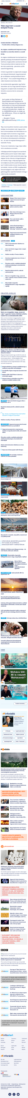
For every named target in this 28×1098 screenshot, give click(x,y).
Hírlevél (23, 1047)
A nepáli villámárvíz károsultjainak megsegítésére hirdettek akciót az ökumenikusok (11, 642)
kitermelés (14, 190)
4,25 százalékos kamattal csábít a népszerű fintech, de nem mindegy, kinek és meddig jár (13, 612)
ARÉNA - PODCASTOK (6, 1)
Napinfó (2, 1049)
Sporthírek (16, 1063)
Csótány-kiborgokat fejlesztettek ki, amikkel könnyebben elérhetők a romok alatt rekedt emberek (14, 604)
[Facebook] (14, 1094)
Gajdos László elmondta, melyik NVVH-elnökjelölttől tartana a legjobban (13, 837)
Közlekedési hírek (4, 1061)
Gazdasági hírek (4, 1065)
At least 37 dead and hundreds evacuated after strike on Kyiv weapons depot (14, 979)
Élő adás (8, 731)
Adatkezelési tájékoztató (14, 1085)
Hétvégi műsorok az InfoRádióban (17, 618)
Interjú (23, 1040)
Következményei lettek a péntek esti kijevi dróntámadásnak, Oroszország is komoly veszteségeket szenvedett (13, 771)
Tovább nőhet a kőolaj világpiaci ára (12, 45)
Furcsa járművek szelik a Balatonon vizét (12, 593)
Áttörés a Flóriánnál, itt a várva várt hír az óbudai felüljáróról (11, 478)
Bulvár (2, 1045)
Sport (12, 1042)
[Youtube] (18, 1094)
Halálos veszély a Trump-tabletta (10, 420)
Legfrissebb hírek (18, 1059)
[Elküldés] (7, 36)
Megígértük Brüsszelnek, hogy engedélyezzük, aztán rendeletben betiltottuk (13, 793)
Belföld (2, 1038)
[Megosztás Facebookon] (2, 36)
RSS (20, 1087)
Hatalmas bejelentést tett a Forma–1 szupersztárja (10, 496)
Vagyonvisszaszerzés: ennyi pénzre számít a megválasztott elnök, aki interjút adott (14, 431)
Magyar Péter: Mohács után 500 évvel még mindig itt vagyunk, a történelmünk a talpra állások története (13, 351)
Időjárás (23, 1049)
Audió (12, 1047)
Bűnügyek (3, 1047)
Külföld (2, 1040)
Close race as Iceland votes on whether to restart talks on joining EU (14, 1023)
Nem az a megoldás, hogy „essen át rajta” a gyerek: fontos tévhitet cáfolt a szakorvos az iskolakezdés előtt (14, 314)
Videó (12, 1049)
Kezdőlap (4, 185)
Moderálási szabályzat (6, 1087)
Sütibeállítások (4, 1088)
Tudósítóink (24, 1038)
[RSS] (9, 1094)
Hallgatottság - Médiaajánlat (18, 1084)
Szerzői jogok (15, 1087)
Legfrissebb (14, 1045)
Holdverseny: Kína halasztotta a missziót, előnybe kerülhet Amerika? (12, 636)
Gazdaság (9, 185)
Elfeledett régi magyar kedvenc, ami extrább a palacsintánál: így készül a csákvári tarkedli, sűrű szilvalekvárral (12, 939)
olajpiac (21, 190)
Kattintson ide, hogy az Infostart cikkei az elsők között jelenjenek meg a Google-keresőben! (13, 179)
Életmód (23, 1042)
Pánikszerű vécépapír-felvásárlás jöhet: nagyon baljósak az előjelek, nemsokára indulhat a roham (12, 868)
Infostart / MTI (5, 31)
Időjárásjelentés (17, 1061)
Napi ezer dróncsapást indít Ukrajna (12, 450)
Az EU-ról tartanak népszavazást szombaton (12, 532)
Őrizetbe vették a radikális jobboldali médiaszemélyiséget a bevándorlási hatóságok (12, 439)
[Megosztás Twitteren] (4, 36)
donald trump (5, 190)
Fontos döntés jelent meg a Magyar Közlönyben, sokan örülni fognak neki (10, 514)
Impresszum (4, 1085)
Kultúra (13, 1040)
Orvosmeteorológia (5, 1063)
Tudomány (13, 1038)
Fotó (23, 1045)
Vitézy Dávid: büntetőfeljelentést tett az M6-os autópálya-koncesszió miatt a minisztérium (14, 543)
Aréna (15, 1065)
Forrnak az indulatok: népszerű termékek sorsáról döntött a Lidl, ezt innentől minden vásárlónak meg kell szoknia (13, 891)
